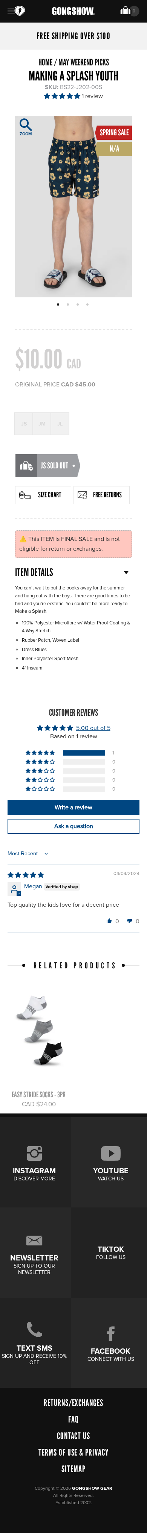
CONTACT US (73, 1435)
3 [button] (78, 305)
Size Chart (49, 494)
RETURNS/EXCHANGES (73, 1402)
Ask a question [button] (73, 826)
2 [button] (68, 305)
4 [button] (88, 305)
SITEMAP (73, 1468)
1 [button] (59, 305)
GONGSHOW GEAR (92, 1488)
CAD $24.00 (39, 1104)
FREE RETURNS (107, 494)
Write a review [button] (73, 807)
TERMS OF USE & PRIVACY (73, 1452)
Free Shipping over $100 (73, 36)
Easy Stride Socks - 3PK (39, 1094)
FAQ (73, 1419)
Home (45, 62)
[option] (73, 206)
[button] (63, 96)
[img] (26, 875)
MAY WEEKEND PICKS (83, 62)
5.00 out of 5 (93, 728)
